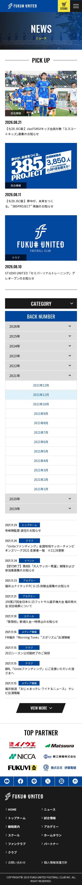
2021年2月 (41, 479)
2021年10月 (41, 404)
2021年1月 (41, 489)
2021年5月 (41, 451)
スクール (14, 835)
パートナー (51, 844)
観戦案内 (14, 826)
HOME (12, 809)
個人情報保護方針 (55, 862)
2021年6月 (41, 442)
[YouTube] (6, 781)
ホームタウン (53, 835)
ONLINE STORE (64, 6)
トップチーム (17, 818)
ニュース (50, 809)
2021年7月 (41, 432)
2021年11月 (41, 395)
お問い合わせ (17, 862)
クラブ (12, 852)
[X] (48, 781)
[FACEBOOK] (20, 781)
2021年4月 (41, 461)
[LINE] (34, 781)
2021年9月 (41, 413)
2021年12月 (41, 385)
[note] (75, 781)
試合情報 (50, 818)
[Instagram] (61, 781)
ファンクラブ (17, 844)
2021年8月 (41, 423)
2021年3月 (41, 470)
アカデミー (51, 826)
